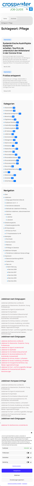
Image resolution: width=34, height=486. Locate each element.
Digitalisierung (9, 119)
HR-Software (8, 131)
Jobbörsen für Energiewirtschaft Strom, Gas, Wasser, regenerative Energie (15, 326)
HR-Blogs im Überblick (12, 248)
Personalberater (9, 154)
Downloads (9, 239)
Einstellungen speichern (17, 480)
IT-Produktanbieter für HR (13, 233)
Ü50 (6, 172)
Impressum (24, 483)
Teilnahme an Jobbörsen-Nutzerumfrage (17, 253)
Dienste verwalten (16, 466)
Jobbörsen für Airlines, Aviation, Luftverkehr (14, 321)
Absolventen (8, 108)
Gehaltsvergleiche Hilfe (13, 225)
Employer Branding (10, 122)
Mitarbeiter (8, 146)
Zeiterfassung (9, 181)
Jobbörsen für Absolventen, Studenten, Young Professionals (15, 306)
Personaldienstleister (11, 157)
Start (6, 194)
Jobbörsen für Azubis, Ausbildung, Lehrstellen (15, 323)
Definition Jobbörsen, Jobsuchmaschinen (18, 211)
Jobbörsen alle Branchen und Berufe (12, 303)
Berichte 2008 (12, 269)
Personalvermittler (10, 163)
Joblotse (8, 214)
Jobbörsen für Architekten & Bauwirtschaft (14, 314)
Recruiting (8, 166)
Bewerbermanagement (11, 113)
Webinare (9, 245)
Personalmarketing (10, 160)
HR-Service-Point (11, 231)
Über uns (8, 264)
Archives (13, 18)
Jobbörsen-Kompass (11, 250)
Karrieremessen (9, 137)
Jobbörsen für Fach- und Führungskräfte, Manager (17, 330)
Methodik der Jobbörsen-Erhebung (16, 208)
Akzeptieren (17, 471)
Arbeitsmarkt (9, 110)
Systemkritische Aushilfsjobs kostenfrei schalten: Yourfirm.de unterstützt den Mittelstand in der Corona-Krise (17, 48)
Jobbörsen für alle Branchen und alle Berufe (14, 425)
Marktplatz (8, 236)
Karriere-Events (10, 242)
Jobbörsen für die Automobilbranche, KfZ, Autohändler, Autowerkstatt (14, 317)
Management (9, 140)
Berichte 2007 (12, 272)
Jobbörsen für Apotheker (9, 312)
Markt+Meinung (11, 267)
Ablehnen (17, 475)
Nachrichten (7, 39)
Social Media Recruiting (11, 169)
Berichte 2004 (12, 281)
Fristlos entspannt (12, 75)
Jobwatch (10, 220)
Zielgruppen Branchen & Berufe (15, 200)
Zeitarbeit (8, 178)
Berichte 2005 (12, 278)
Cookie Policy (10, 261)
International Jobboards (13, 206)
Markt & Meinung (10, 143)
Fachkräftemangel (10, 125)
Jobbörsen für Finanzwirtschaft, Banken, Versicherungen (13, 333)
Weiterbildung (9, 175)
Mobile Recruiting (10, 149)
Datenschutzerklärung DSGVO (14, 483)
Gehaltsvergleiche (10, 128)
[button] (31, 433)
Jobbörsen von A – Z (12, 203)
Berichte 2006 (12, 275)
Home (5, 18)
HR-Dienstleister (10, 228)
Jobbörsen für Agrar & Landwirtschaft (13, 309)
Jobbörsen (8, 134)
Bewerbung (8, 116)
